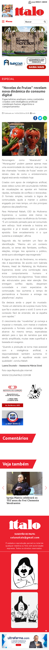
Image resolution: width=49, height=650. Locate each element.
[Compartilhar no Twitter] (40, 118)
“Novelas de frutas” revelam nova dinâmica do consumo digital (24, 91)
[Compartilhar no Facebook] (35, 118)
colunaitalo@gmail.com (24, 537)
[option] (24, 48)
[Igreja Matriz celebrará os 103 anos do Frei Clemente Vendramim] (24, 483)
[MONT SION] (24, 48)
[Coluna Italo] (7, 11)
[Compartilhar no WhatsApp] (45, 118)
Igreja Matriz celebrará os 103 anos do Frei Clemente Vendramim (23, 500)
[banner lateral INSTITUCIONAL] (12, 417)
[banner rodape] (24, 641)
